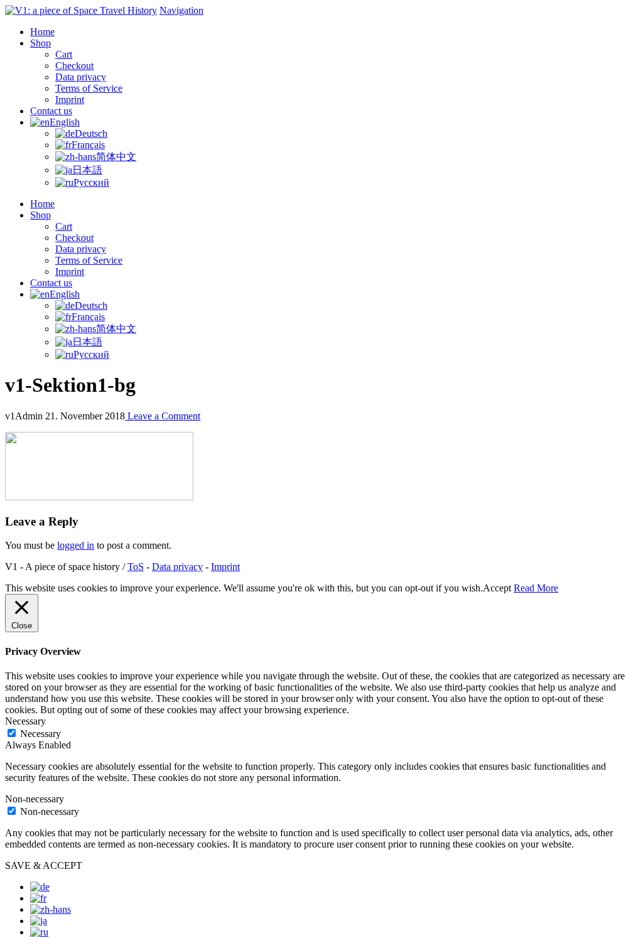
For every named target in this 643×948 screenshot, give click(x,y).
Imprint (225, 566)
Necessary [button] (25, 721)
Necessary (40, 733)
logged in (75, 545)
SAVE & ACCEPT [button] (43, 865)
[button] (181, 10)
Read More (536, 588)
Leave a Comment (162, 416)
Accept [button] (497, 588)
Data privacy (177, 566)
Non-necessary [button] (34, 799)
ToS (135, 566)
